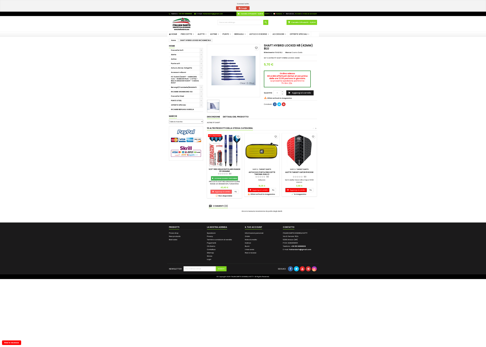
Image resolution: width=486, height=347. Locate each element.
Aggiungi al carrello (299, 92)
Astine (173, 59)
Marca (288, 52)
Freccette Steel (177, 96)
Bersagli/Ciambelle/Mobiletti (184, 87)
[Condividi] (275, 104)
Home (172, 45)
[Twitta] (279, 104)
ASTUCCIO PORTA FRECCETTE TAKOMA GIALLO (262, 173)
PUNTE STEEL (176, 100)
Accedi (298, 14)
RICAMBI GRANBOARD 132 (182, 91)
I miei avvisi (249, 249)
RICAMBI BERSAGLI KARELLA (182, 109)
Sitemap (210, 253)
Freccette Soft (177, 50)
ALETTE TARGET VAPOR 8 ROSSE (299, 172)
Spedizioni (211, 233)
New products (174, 236)
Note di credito (251, 239)
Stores (209, 256)
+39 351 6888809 (185, 14)
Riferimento (269, 52)
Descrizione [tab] (213, 116)
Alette (173, 54)
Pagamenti (211, 243)
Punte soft (175, 63)
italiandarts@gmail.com (213, 14)
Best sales (173, 239)
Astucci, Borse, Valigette (181, 68)
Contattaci (211, 249)
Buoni (247, 246)
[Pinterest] (284, 104)
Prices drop (173, 233)
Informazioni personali (254, 233)
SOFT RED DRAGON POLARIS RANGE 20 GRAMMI (224, 170)
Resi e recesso (11, 342)
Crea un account (310, 14)
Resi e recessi (250, 253)
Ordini (247, 236)
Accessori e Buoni (178, 72)
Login (209, 259)
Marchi (173, 116)
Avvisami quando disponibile (224, 178)
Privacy (210, 236)
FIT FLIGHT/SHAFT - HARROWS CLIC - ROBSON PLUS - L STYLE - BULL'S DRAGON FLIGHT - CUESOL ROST (185, 80)
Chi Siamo (211, 246)
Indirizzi (248, 243)
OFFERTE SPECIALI (178, 105)
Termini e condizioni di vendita (219, 239)
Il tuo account (253, 227)
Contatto (288, 227)
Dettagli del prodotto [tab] (236, 116)
